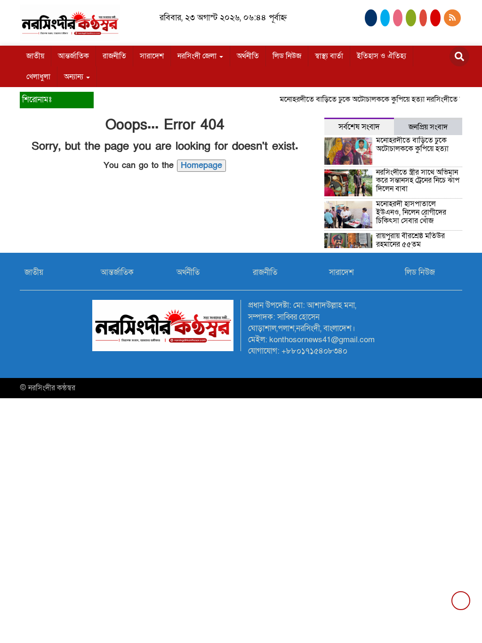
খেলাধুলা (38, 77)
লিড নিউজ (287, 56)
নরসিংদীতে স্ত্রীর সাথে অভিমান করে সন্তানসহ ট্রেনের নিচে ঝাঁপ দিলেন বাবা (417, 180)
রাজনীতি (114, 56)
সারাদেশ (152, 56)
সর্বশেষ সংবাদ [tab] (359, 126)
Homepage (201, 165)
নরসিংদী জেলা (197, 56)
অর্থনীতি (248, 56)
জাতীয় (35, 56)
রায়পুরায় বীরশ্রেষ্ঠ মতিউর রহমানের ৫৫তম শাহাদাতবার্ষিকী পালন (410, 244)
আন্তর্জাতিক (73, 56)
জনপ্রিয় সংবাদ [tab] (428, 127)
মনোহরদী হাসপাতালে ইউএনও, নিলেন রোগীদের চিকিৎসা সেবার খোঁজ (411, 212)
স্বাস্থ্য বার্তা (329, 56)
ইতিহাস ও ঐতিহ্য (381, 56)
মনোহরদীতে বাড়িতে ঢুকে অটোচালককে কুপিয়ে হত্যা (347, 99)
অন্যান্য (74, 77)
